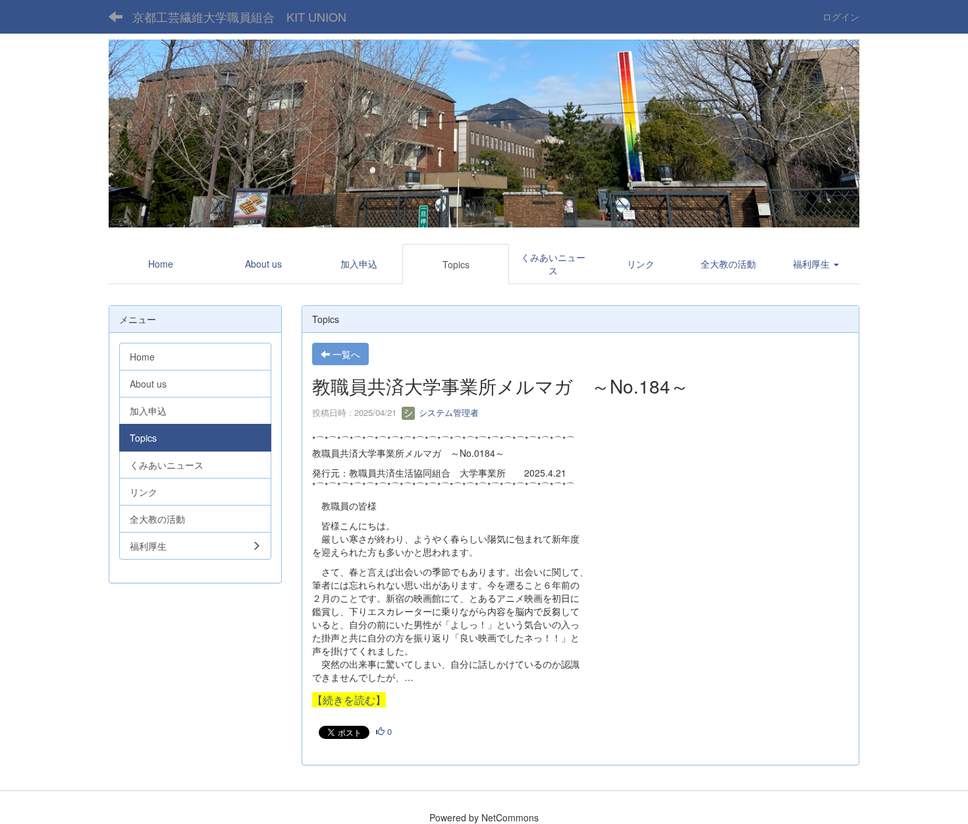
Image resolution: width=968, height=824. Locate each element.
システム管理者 (447, 412)
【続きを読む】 (349, 699)
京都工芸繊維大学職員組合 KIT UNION (239, 16)
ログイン (840, 16)
